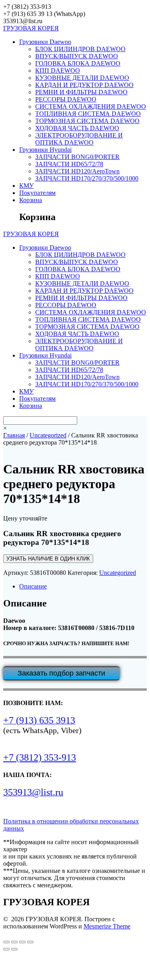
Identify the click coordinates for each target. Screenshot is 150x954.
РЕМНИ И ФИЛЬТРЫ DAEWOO (81, 92)
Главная (14, 435)
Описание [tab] (33, 586)
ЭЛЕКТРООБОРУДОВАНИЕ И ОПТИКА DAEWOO (79, 139)
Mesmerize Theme (107, 926)
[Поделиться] (22, 942)
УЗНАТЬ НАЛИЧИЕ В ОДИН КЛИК (48, 559)
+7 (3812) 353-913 (39, 757)
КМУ (26, 185)
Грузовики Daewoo (45, 41)
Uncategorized (48, 435)
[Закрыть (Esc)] (30, 942)
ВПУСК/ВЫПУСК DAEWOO (76, 56)
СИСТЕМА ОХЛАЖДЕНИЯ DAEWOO (90, 106)
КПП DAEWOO (57, 70)
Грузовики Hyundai (45, 149)
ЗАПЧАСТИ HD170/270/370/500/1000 (86, 178)
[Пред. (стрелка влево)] (6, 949)
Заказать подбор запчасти (61, 673)
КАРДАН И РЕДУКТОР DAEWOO (84, 84)
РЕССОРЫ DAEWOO (65, 99)
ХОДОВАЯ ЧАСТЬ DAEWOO (77, 128)
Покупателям (37, 192)
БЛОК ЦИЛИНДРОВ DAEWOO (80, 49)
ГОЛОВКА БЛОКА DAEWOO (77, 63)
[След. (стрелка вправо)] (14, 949)
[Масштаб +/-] (6, 942)
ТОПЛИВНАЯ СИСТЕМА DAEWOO (88, 113)
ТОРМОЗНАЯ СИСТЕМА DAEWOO (87, 120)
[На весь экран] (14, 942)
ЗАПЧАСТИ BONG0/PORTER (77, 156)
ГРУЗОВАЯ (31, 28)
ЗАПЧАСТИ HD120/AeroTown (77, 171)
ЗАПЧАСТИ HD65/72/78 (69, 164)
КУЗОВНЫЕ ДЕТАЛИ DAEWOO (82, 77)
